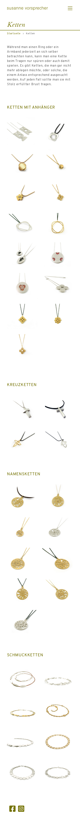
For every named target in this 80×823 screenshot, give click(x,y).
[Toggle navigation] (70, 8)
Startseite (14, 33)
